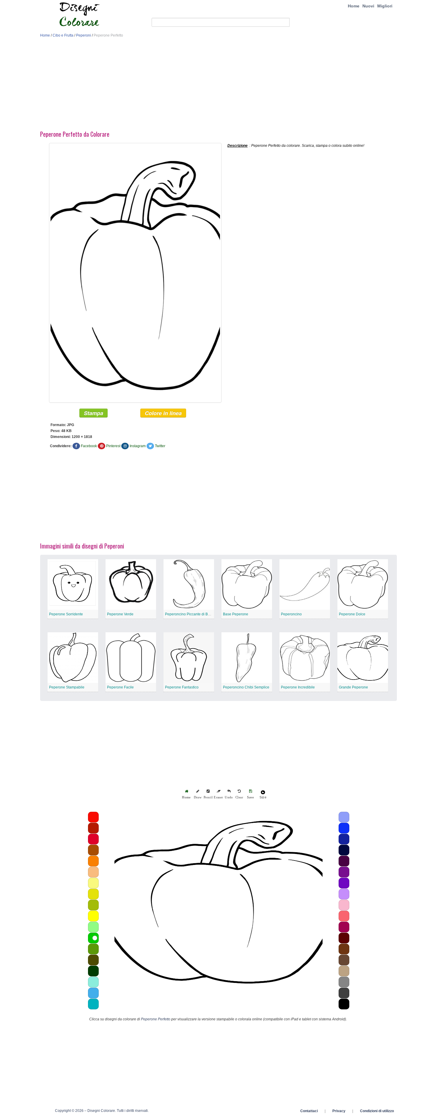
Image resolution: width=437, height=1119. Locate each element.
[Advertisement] (218, 85)
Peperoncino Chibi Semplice (246, 687)
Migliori (384, 6)
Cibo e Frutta (63, 35)
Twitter (160, 446)
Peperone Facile (120, 687)
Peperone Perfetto (155, 1019)
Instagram (138, 446)
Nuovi (368, 6)
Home (353, 6)
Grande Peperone (353, 687)
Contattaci (309, 1111)
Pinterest (113, 446)
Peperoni (83, 35)
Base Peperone (235, 614)
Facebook (89, 446)
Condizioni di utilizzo (377, 1111)
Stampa (93, 413)
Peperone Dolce (352, 614)
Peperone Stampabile (66, 687)
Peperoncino (291, 614)
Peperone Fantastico (182, 687)
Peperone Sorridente (66, 614)
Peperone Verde (120, 614)
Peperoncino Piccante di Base (189, 614)
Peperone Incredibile (298, 687)
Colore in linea (163, 413)
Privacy (338, 1111)
